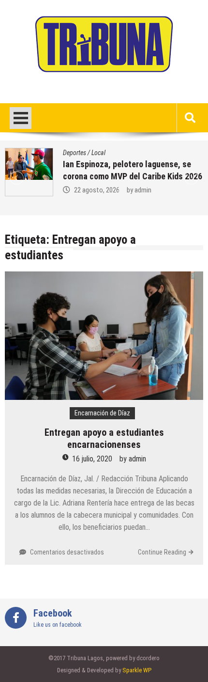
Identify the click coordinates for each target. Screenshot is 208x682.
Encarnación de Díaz (102, 413)
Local (98, 153)
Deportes (74, 153)
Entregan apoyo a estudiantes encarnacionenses (104, 438)
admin (142, 190)
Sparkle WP (136, 670)
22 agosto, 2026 (96, 190)
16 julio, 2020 (92, 458)
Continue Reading (162, 552)
